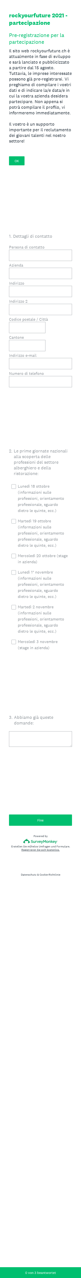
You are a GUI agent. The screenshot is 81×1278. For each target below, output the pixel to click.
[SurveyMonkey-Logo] (40, 841)
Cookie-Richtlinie (50, 875)
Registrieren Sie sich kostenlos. (40, 850)
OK (17, 161)
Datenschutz (28, 875)
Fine (40, 820)
